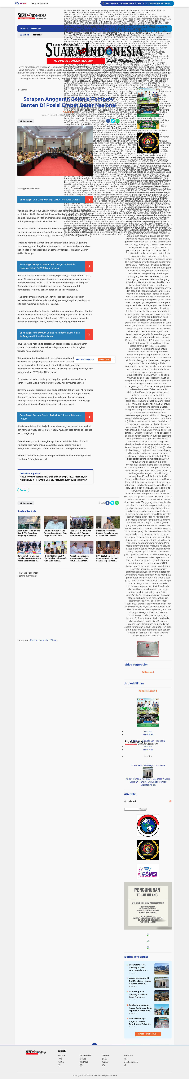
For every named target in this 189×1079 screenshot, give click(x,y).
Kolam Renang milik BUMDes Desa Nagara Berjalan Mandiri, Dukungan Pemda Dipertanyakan (148, 782)
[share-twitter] (113, 121)
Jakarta (105, 1055)
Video (26, 34)
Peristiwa (128, 1055)
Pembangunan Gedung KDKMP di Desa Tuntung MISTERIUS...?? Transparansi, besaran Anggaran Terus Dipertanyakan (140, 994)
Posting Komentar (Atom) (43, 640)
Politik (61, 1062)
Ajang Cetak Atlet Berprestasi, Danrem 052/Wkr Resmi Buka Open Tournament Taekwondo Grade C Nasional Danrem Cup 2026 (139, 3)
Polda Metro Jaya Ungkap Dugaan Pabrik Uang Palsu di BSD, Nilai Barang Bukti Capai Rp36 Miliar (139, 1021)
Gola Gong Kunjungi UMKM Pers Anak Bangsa (56, 199)
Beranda (148, 731)
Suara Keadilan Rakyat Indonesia (148, 741)
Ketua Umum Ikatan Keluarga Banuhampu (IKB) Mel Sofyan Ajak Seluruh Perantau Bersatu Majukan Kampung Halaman (53, 478)
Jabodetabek (86, 1055)
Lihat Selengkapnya (147, 1034)
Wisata (105, 1062)
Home (23, 3)
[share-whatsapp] (117, 121)
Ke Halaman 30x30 (147, 691)
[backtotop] (94, 1045)
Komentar (27, 121)
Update (105, 359)
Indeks (24, 28)
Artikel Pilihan (134, 683)
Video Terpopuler (136, 664)
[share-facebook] (108, 121)
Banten (23, 490)
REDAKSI (36, 28)
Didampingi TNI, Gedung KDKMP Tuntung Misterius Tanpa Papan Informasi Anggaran (139, 968)
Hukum (61, 1055)
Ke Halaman (147, 672)
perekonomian (131, 1062)
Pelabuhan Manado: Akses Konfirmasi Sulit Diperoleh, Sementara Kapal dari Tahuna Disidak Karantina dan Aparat (140, 1008)
